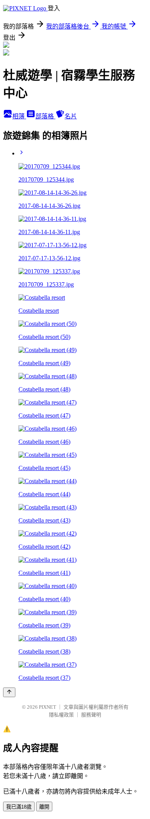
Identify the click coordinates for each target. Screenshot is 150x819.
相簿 (19, 116)
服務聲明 (91, 715)
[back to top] (9, 692)
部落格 (45, 116)
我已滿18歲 (19, 807)
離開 (44, 807)
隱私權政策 (61, 715)
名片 (71, 116)
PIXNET (47, 707)
